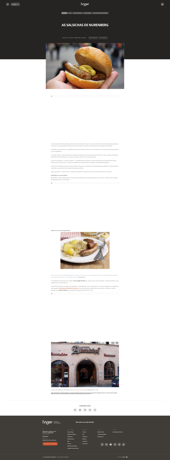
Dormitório (84, 436)
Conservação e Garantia (117, 432)
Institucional (70, 429)
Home (65, 13)
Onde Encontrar (70, 439)
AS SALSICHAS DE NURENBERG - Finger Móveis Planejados (85, 4)
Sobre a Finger (70, 432)
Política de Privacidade (72, 446)
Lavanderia (84, 441)
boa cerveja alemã (77, 390)
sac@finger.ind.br (52, 431)
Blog (70, 13)
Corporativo (85, 443)
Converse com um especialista (50, 443)
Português (14, 4)
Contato (69, 443)
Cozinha (84, 432)
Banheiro (84, 439)
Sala (83, 434)
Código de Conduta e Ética (72, 448)
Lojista (99, 429)
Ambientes (84, 429)
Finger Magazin (78, 13)
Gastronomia (87, 13)
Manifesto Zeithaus (71, 434)
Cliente (114, 429)
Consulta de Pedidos (101, 434)
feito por (122, 457)
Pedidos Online (100, 432)
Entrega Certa (100, 436)
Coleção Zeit (70, 436)
